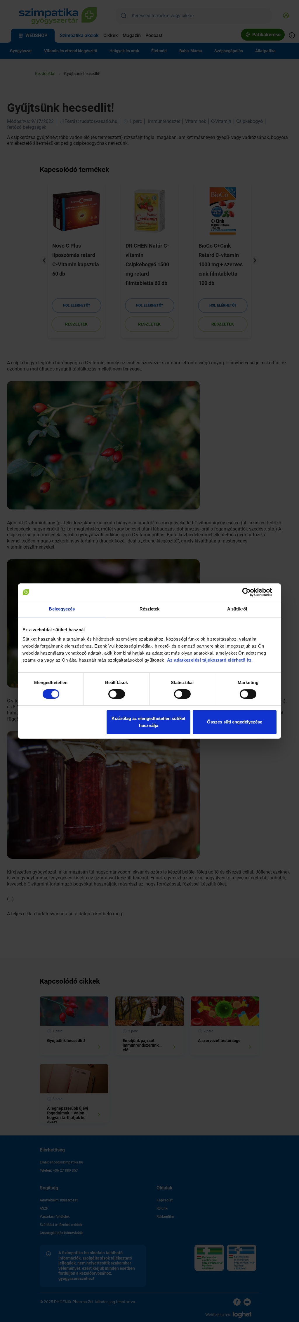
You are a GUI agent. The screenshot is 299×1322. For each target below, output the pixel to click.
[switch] (116, 694)
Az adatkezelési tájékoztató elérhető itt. (210, 659)
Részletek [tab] (150, 608)
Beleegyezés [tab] (62, 608)
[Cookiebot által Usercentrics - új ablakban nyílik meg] (251, 592)
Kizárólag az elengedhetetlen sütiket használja (148, 722)
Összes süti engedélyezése (234, 721)
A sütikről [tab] (237, 608)
